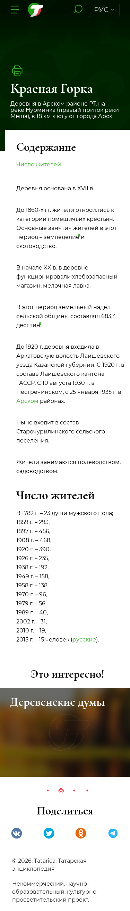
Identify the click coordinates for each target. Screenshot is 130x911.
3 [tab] (74, 790)
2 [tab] (61, 790)
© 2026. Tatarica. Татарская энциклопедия (49, 865)
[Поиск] (78, 9)
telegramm (113, 833)
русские (84, 639)
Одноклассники (80, 833)
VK (16, 833)
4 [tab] (87, 790)
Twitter (48, 833)
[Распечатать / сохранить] (17, 70)
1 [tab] (48, 790)
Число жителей (38, 164)
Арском (27, 401)
